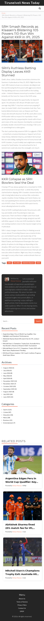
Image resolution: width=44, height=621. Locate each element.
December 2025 (10, 381)
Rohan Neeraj (16, 485)
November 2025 (9, 384)
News (6, 417)
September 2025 (10, 389)
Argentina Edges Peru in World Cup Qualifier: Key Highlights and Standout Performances (19, 335)
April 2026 (7, 378)
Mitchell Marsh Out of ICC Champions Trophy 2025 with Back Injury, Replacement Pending (21, 349)
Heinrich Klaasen (28, 263)
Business (7, 420)
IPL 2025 (17, 263)
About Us (22, 599)
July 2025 (7, 394)
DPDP (22, 611)
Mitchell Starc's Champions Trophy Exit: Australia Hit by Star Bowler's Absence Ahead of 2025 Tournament (21, 345)
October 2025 (9, 386)
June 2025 (8, 397)
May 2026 (7, 376)
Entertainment (9, 423)
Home (3, 13)
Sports (7, 410)
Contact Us (22, 608)
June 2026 (7, 373)
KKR (38, 263)
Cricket (7, 412)
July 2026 (7, 370)
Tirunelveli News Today (22, 3)
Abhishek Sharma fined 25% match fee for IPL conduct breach (21, 340)
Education (8, 415)
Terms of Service (22, 602)
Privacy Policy (22, 605)
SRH (9, 263)
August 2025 (8, 392)
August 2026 (8, 368)
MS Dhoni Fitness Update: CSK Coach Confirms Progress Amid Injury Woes (22, 354)
